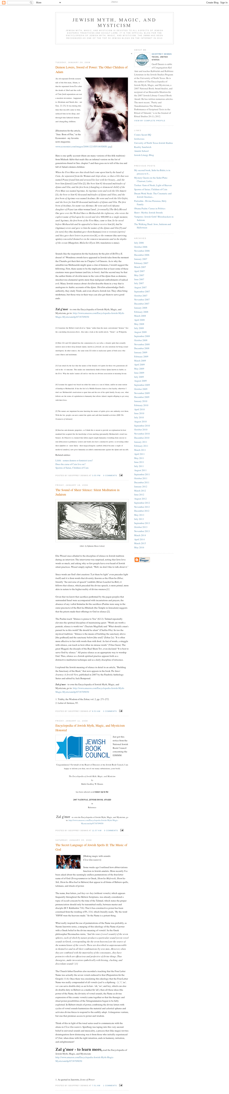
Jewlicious (139, 138)
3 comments (110, 711)
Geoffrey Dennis (162, 54)
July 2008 (139, 328)
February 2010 (141, 405)
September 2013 (142, 523)
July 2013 (139, 519)
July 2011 (139, 466)
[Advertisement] (92, 51)
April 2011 (139, 454)
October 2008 (140, 340)
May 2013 (139, 514)
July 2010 (139, 417)
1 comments (110, 1085)
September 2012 (142, 502)
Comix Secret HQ (142, 134)
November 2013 (142, 531)
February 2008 (141, 311)
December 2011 (141, 482)
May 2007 (139, 275)
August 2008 (140, 332)
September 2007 (142, 291)
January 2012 (140, 486)
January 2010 (140, 401)
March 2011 (140, 449)
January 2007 (140, 259)
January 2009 (140, 352)
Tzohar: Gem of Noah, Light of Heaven (153, 185)
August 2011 (140, 470)
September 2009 (142, 384)
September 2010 (142, 425)
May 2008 (139, 324)
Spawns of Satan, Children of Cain (72, 467)
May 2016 (139, 547)
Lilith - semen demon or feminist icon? (74, 460)
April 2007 (139, 271)
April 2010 (139, 409)
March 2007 (140, 267)
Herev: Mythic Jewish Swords (148, 212)
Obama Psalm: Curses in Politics (149, 208)
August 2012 (140, 498)
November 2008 (142, 344)
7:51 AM (96, 1085)
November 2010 (142, 433)
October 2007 (140, 295)
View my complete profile (149, 121)
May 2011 (139, 458)
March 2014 (140, 535)
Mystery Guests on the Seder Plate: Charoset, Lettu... (151, 179)
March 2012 (140, 490)
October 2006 (140, 246)
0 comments (110, 475)
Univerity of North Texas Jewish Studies (153, 142)
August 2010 (140, 421)
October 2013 (140, 527)
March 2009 (140, 360)
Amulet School (141, 151)
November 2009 (142, 393)
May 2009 (139, 368)
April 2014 (139, 539)
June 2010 (139, 413)
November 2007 (142, 299)
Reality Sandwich (142, 147)
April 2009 (139, 364)
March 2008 (140, 315)
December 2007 (141, 303)
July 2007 (139, 283)
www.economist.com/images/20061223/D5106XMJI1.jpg (83, 146)
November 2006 (142, 250)
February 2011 (141, 445)
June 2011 (139, 462)
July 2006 (139, 242)
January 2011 (140, 441)
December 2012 (141, 510)
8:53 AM (96, 711)
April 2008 (139, 319)
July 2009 (139, 376)
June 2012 (139, 494)
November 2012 (142, 506)
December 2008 (141, 348)
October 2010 (140, 429)
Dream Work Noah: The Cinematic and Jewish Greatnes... (153, 195)
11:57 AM (96, 830)
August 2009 (140, 380)
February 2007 (141, 263)
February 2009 (141, 356)
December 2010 (141, 437)
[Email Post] (120, 475)
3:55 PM (96, 475)
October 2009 (140, 389)
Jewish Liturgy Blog (144, 155)
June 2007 (139, 279)
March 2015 (140, 543)
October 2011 (140, 478)
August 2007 (140, 287)
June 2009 (139, 372)
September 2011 (142, 474)
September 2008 (142, 336)
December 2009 (141, 397)
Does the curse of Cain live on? (70, 464)
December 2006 (141, 254)
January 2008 (140, 307)
